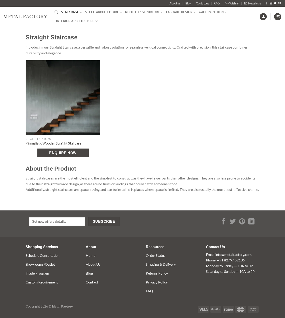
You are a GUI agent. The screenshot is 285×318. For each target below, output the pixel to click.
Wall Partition (211, 12)
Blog (188, 3)
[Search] (56, 12)
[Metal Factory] (25, 16)
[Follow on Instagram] (271, 3)
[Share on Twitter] (233, 221)
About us (174, 3)
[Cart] (277, 16)
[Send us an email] (279, 3)
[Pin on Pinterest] (242, 221)
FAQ (217, 3)
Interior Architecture (75, 21)
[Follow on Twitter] (275, 3)
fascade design (179, 12)
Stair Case (70, 12)
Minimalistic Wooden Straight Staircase (53, 143)
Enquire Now (62, 153)
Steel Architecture (102, 12)
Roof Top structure (142, 12)
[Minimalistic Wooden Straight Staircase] (63, 97)
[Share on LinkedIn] (251, 221)
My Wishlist (232, 3)
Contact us (202, 3)
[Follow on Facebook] (266, 3)
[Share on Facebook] (223, 221)
